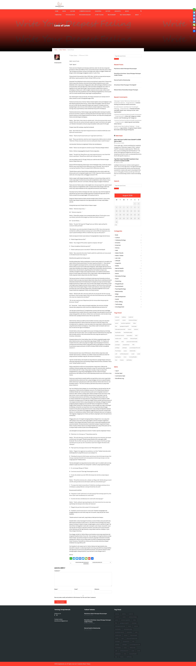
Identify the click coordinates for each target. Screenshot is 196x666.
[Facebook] (194, 18)
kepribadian (118, 332)
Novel (117, 278)
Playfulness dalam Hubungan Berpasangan (125, 68)
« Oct (116, 224)
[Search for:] (128, 56)
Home (56, 11)
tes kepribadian (133, 357)
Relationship (112, 15)
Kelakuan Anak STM (97, 562)
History (108, 11)
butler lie (131, 317)
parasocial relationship (132, 341)
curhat (124, 320)
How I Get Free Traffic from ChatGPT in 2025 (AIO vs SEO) (127, 140)
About (137, 15)
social (132, 353)
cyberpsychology (133, 320)
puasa (125, 350)
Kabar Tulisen (74, 55)
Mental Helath (119, 271)
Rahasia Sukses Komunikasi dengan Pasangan (126, 89)
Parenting (58, 15)
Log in (117, 371)
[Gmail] (194, 27)
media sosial (118, 338)
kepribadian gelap (128, 332)
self (116, 353)
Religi (116, 294)
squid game (118, 357)
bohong (117, 317)
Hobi (116, 250)
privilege (117, 347)
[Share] (194, 30)
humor (129, 329)
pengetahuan (126, 344)
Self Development (125, 15)
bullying (124, 317)
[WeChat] (194, 24)
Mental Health (119, 268)
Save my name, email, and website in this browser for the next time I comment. (75, 597)
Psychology (118, 350)
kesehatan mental (119, 335)
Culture (72, 11)
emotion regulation (125, 323)
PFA (133, 344)
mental (125, 338)
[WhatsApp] (194, 9)
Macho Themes (86, 664)
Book (64, 11)
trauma (121, 360)
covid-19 (117, 320)
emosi (116, 323)
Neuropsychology (120, 276)
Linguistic (118, 11)
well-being (129, 360)
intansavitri (57, 63)
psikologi (124, 347)
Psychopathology (85, 15)
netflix (116, 341)
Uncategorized (119, 307)
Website (97, 589)
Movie (127, 11)
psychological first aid (135, 347)
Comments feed (120, 376)
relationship (132, 350)
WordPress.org (119, 378)
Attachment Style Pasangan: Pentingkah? (125, 85)
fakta (134, 323)
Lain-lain (118, 258)
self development (124, 353)
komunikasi (129, 335)
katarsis (136, 329)
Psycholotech (70, 15)
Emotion (117, 243)
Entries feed (118, 373)
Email (76, 589)
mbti (136, 335)
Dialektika (98, 11)
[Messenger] (194, 15)
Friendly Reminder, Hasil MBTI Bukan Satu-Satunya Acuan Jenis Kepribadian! (127, 110)
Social (117, 299)
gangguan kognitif (124, 326)
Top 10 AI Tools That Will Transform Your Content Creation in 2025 (126, 160)
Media (117, 266)
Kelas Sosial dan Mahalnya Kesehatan (82, 563)
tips (116, 360)
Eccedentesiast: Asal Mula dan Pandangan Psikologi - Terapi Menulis (126, 107)
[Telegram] (194, 12)
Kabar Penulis (119, 253)
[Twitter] (194, 21)
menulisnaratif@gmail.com (61, 621)
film (116, 326)
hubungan (134, 326)
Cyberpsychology (85, 11)
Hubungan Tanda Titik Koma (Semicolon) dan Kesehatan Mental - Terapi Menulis (127, 102)
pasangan (117, 344)
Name (56, 589)
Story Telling (99, 15)
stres (125, 357)
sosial (138, 353)
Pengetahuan (119, 284)
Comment (57, 570)
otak (122, 341)
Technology (118, 304)
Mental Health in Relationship (122, 80)
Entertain (118, 245)
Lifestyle (117, 260)
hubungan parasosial (120, 329)
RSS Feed (119, 136)
